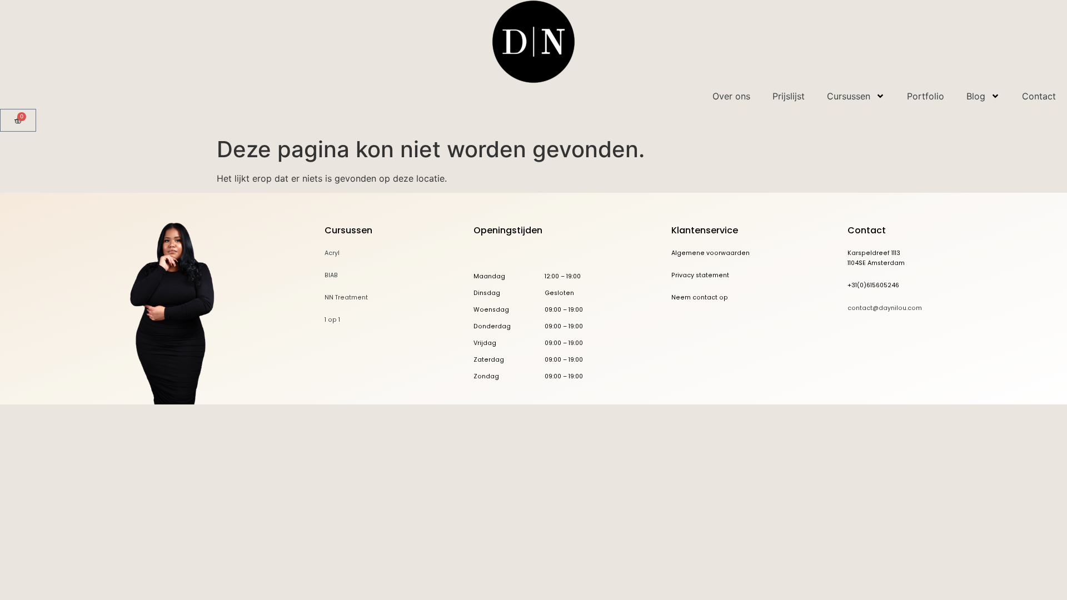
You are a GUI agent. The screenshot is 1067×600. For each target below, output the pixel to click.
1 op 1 (332, 320)
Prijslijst (788, 96)
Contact (1039, 96)
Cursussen (848, 96)
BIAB (331, 275)
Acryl (332, 253)
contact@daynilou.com (884, 308)
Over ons (731, 96)
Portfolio (925, 96)
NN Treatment (346, 297)
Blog (975, 96)
